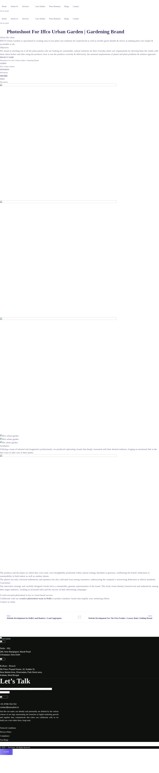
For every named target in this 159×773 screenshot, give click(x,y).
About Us (14, 6)
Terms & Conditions (8, 728)
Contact (76, 6)
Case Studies (40, 6)
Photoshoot (4, 82)
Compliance (4, 736)
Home (4, 6)
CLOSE (6, 752)
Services (25, 6)
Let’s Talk (15, 681)
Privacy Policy (5, 732)
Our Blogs (4, 740)
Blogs (66, 6)
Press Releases (54, 6)
